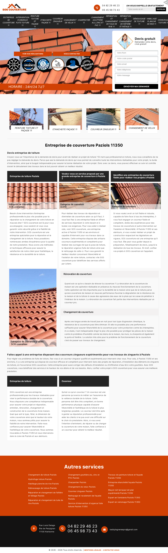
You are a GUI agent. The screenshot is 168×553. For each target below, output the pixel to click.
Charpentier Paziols (77, 482)
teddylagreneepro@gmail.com (123, 529)
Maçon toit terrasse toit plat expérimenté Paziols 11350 (121, 491)
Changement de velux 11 (70, 21)
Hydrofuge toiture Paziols (40, 479)
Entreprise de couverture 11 (9, 21)
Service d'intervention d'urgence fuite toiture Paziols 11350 (85, 505)
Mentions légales (92, 550)
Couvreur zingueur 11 (57, 21)
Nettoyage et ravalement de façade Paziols (84, 497)
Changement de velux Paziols (82, 487)
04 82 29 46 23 (111, 5)
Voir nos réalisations (32, 54)
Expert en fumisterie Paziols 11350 (124, 497)
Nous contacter (72, 54)
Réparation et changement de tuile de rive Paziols (45, 501)
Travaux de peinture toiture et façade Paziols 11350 (125, 476)
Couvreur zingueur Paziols (80, 491)
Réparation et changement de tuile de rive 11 (111, 21)
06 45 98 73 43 (111, 10)
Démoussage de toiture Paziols (42, 488)
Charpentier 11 (84, 21)
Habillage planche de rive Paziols (43, 484)
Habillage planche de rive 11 (151, 21)
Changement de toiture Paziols (42, 475)
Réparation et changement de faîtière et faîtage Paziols (45, 494)
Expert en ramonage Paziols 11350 (124, 502)
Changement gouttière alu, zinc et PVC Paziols (84, 476)
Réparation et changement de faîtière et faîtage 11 (125, 21)
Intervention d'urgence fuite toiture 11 (22, 21)
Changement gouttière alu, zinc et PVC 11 (97, 21)
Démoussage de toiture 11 (139, 21)
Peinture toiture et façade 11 (35, 21)
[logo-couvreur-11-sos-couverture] (14, 7)
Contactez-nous (111, 550)
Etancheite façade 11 (46, 21)
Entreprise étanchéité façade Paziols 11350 (125, 484)
